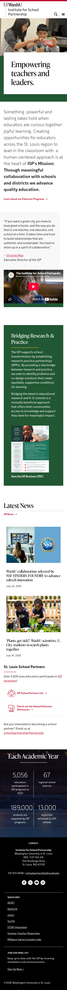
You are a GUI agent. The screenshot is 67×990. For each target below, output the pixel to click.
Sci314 (11, 921)
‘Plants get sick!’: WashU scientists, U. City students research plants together (33, 645)
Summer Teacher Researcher (23, 933)
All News (9, 514)
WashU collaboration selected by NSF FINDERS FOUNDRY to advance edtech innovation (33, 575)
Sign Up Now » (15, 969)
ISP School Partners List (30, 693)
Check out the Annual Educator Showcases (34, 708)
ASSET (11, 903)
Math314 (12, 909)
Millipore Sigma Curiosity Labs (24, 939)
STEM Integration (17, 927)
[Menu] (63, 9)
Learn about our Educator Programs (24, 199)
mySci (10, 915)
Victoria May (14, 255)
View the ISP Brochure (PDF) (27, 476)
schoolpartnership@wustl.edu (24, 733)
